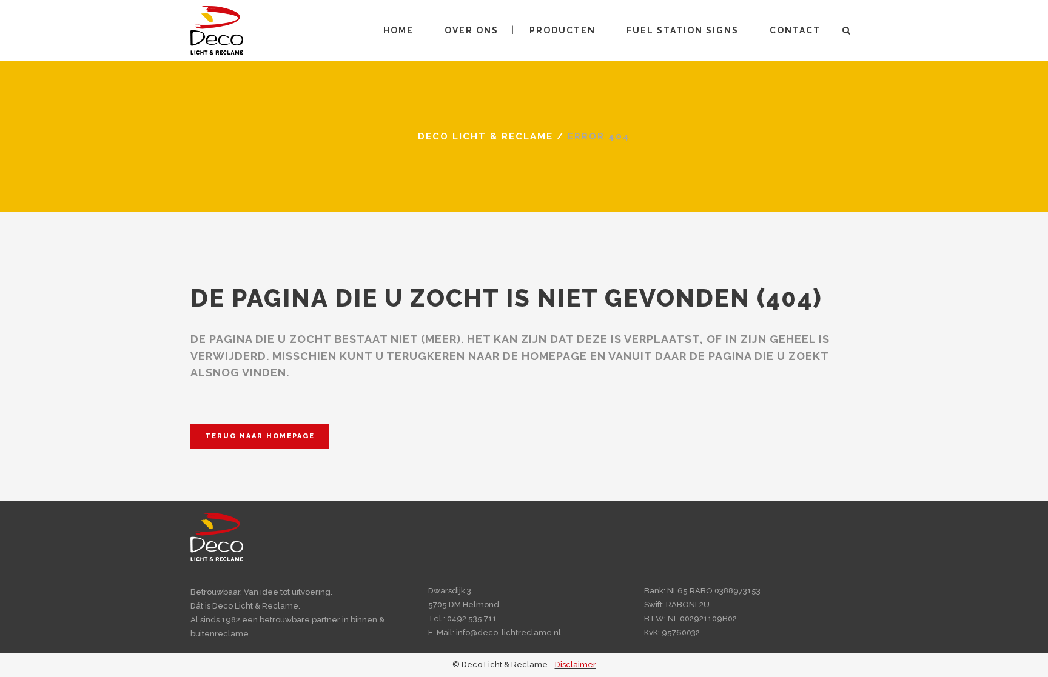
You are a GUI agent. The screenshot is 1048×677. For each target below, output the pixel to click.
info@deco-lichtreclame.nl (508, 632)
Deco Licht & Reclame (485, 136)
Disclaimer (575, 664)
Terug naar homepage (260, 436)
